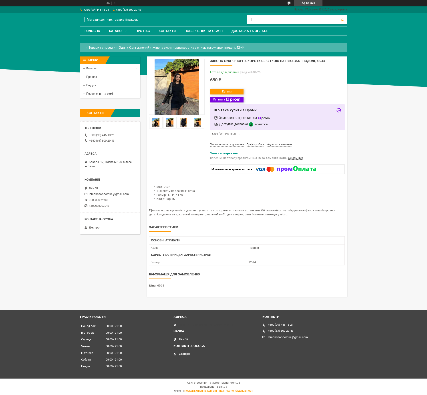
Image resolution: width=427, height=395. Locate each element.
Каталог (116, 31)
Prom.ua (235, 382)
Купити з (219, 99)
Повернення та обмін (204, 31)
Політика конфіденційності (236, 390)
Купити (227, 91)
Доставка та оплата (250, 31)
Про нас (143, 31)
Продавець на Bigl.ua (213, 386)
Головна (92, 31)
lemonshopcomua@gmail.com (109, 194)
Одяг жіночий (139, 47)
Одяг (122, 47)
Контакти (167, 31)
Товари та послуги (102, 47)
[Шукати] (342, 19)
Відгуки (91, 85)
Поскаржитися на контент (200, 390)
